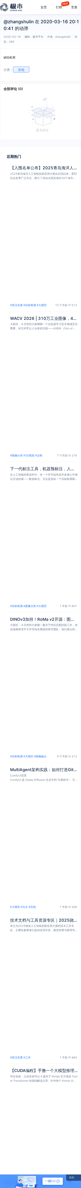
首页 (43, 7)
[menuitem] (43, 7)
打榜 (59, 7)
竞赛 (74, 7)
